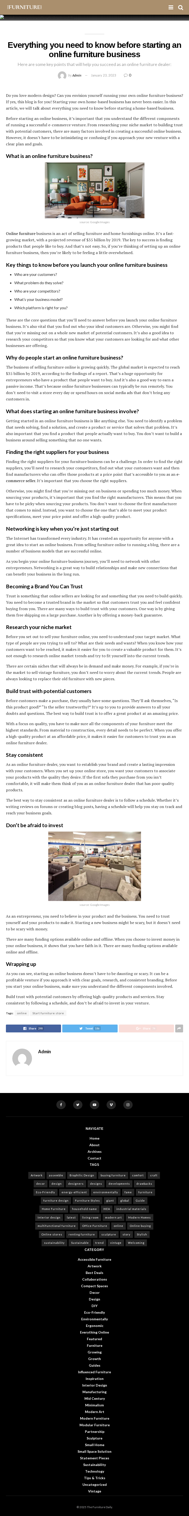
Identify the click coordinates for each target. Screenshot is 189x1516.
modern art (113, 1217)
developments (119, 1183)
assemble (56, 1175)
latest (71, 1217)
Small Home (94, 1445)
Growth (94, 1359)
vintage (116, 1242)
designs (96, 1183)
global (124, 1200)
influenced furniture (94, 1372)
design (56, 1183)
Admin (76, 75)
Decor (95, 1292)
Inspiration (95, 1378)
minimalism (94, 1405)
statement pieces (94, 1458)
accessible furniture (94, 1259)
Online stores (51, 1234)
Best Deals (94, 1273)
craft (154, 1175)
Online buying (140, 1225)
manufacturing (94, 1392)
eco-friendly (94, 1312)
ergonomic (94, 1325)
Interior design (49, 1217)
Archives (95, 1151)
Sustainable (80, 1242)
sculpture (108, 1234)
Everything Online (94, 1332)
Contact (94, 1158)
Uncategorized (94, 1484)
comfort (138, 1175)
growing (95, 1352)
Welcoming (136, 1242)
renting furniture (82, 1234)
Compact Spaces (94, 1286)
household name (84, 1208)
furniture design (56, 1200)
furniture (145, 1192)
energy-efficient (74, 1192)
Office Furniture (94, 1225)
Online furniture (20, 233)
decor (40, 1183)
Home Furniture (54, 1208)
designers (76, 1183)
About (94, 1145)
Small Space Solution (94, 1451)
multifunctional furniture (57, 1225)
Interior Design (94, 1385)
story (126, 1234)
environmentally (105, 1192)
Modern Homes (139, 1217)
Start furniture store (48, 1013)
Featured (94, 1339)
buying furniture (113, 1175)
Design (94, 1299)
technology (94, 1471)
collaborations (94, 1279)
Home (94, 1138)
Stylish (142, 1234)
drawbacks (144, 1183)
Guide (140, 1200)
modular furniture (94, 1425)
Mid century (94, 1398)
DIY (94, 1306)
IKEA (106, 1208)
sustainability (54, 1242)
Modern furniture (94, 1418)
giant (110, 1200)
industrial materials (131, 1208)
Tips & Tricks (94, 1478)
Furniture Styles (87, 1200)
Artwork (37, 1175)
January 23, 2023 (103, 75)
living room (90, 1217)
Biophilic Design (82, 1175)
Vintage (94, 1491)
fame (128, 1192)
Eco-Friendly (45, 1192)
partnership (94, 1431)
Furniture (94, 1345)
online (22, 1013)
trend (99, 1242)
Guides (94, 1365)
